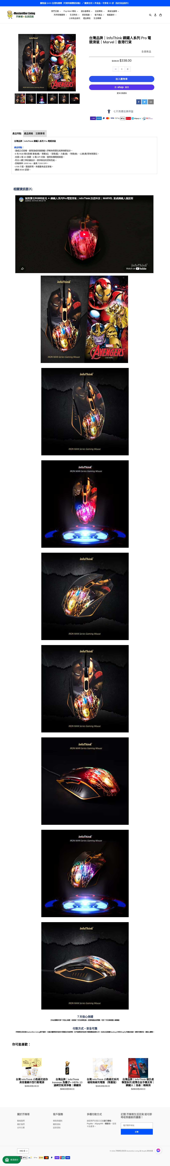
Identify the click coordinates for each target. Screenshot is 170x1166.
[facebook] (138, 101)
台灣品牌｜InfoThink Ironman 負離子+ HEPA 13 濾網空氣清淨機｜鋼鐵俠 (67, 1082)
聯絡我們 (21, 1121)
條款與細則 (57, 1121)
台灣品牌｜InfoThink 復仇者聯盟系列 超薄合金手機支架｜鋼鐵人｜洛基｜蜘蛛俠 (138, 1082)
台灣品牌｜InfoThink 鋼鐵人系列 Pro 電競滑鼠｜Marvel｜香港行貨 (120, 40)
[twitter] (144, 101)
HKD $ (22, 1151)
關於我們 (21, 1124)
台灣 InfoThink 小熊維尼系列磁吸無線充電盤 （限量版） (103, 1081)
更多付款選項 (122, 93)
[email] (151, 101)
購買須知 (56, 1124)
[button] (158, 1150)
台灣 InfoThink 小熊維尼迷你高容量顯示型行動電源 (32, 1081)
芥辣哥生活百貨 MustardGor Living (127, 1151)
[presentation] (12, 98)
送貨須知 (56, 1127)
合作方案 (21, 1127)
